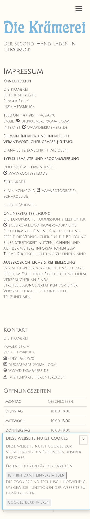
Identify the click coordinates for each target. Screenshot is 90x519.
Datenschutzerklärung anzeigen (39, 466)
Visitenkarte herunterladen (36, 377)
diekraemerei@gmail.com (45, 121)
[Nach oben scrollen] (81, 510)
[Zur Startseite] (45, 28)
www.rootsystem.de (28, 173)
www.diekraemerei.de (47, 127)
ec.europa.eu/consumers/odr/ (38, 225)
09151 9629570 (21, 359)
